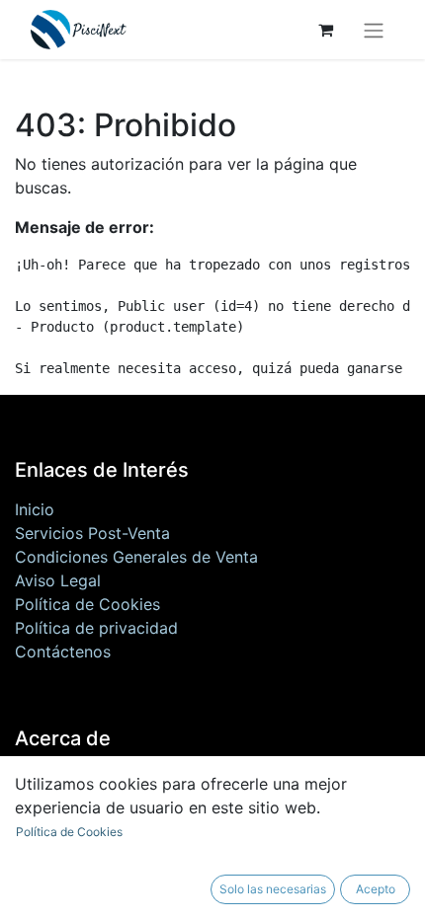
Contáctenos (63, 651)
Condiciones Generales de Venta (136, 557)
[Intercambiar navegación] (373, 29)
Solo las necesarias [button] (272, 889)
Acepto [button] (375, 889)
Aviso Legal (58, 580)
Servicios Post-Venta (92, 533)
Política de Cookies (87, 604)
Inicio (34, 509)
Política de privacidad (96, 628)
